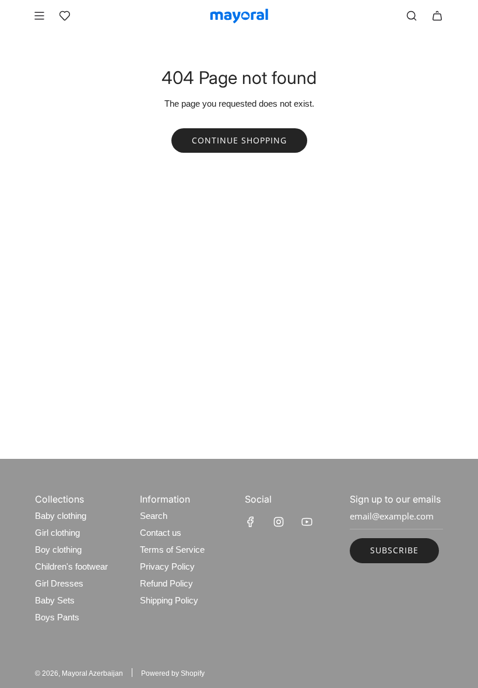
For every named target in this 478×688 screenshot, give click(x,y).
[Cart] (437, 16)
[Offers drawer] (65, 16)
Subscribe (394, 550)
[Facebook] (250, 522)
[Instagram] (278, 522)
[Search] (411, 16)
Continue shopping (239, 140)
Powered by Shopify (173, 673)
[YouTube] (306, 522)
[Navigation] (39, 16)
